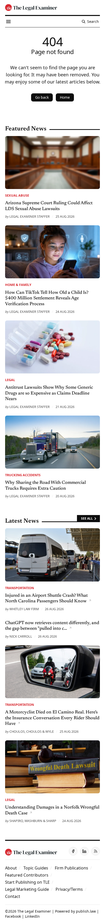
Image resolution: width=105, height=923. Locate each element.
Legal (10, 380)
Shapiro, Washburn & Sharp (32, 820)
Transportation (19, 588)
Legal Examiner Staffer (29, 216)
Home (65, 97)
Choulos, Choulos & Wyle (31, 731)
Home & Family (18, 284)
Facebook (13, 916)
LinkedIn (32, 916)
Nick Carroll (20, 636)
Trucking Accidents (23, 475)
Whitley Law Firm (24, 609)
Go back (42, 97)
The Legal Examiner (34, 911)
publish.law (86, 911)
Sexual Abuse (17, 195)
